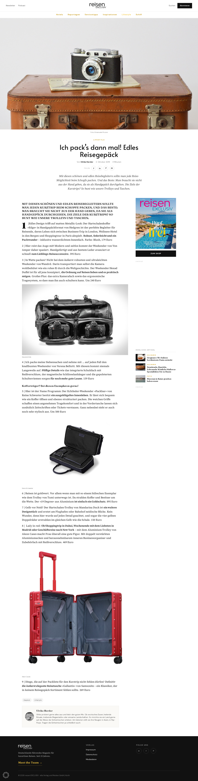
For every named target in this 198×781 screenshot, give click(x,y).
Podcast (21, 5)
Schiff (139, 14)
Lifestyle (126, 14)
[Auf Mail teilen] (112, 168)
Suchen (172, 5)
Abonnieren (185, 5)
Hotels (59, 14)
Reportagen (74, 14)
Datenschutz (91, 754)
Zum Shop (156, 253)
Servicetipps (91, 14)
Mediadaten (91, 759)
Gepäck (27, 700)
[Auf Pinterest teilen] (106, 168)
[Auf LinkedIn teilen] (100, 168)
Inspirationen (110, 14)
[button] (6, 775)
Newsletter (10, 5)
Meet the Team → (30, 762)
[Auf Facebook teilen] (93, 168)
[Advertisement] (156, 304)
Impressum (91, 749)
